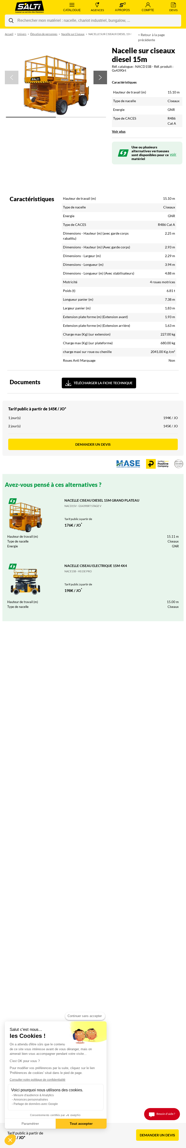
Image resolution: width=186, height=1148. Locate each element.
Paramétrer (30, 1123)
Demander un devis (93, 444)
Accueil (9, 34)
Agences (97, 10)
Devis (173, 10)
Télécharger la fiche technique (103, 383)
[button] (11, 77)
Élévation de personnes (43, 34)
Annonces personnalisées (31, 1099)
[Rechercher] (11, 20)
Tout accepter (81, 1123)
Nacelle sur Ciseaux (73, 34)
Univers (21, 34)
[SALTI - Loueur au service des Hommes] (29, 7)
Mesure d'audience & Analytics (34, 1095)
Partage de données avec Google (36, 1104)
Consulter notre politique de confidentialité (37, 1079)
